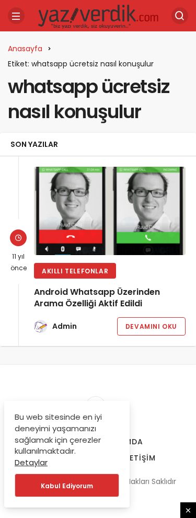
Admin (64, 326)
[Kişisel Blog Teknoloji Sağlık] (98, 14)
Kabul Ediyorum (67, 485)
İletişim (139, 458)
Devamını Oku (151, 326)
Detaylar (31, 462)
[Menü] (16, 15)
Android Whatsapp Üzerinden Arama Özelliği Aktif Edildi (97, 297)
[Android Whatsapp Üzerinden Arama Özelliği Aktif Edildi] (110, 211)
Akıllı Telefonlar (75, 271)
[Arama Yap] (179, 15)
